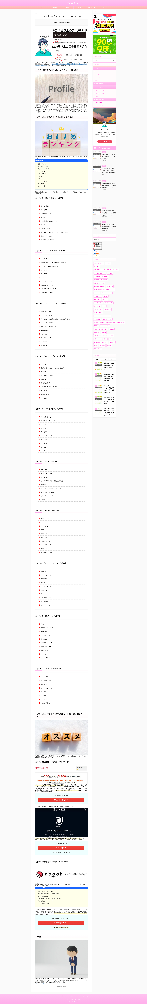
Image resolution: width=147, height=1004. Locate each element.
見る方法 (97, 71)
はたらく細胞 (110, 286)
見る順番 (97, 74)
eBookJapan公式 (60, 923)
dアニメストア (98, 102)
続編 (96, 80)
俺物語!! (96, 325)
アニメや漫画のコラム (101, 87)
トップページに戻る (40, 983)
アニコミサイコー (73, 3)
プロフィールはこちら (104, 141)
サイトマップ (66, 996)
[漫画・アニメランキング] (97, 244)
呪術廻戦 (112, 329)
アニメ (67, 7)
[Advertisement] (104, 200)
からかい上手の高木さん (99, 273)
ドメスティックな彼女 (107, 293)
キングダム (96, 293)
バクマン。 (104, 299)
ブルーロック (97, 306)
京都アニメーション (107, 319)
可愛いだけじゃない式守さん (100, 329)
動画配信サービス (100, 99)
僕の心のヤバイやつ (104, 325)
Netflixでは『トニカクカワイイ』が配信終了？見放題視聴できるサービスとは (109, 226)
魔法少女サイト (97, 348)
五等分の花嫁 (97, 319)
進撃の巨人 (112, 342)
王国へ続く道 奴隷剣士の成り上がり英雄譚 (103, 335)
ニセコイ (106, 296)
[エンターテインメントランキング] (97, 246)
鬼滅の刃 (109, 345)
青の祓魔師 (102, 345)
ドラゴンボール (97, 296)
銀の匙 (95, 345)
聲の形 (105, 339)
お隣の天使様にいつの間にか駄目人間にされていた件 (106, 269)
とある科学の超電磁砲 (99, 286)
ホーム (42, 7)
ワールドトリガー (98, 312)
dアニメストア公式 (60, 800)
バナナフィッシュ (98, 302)
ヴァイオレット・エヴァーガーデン (102, 316)
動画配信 (55, 7)
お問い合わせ (85, 996)
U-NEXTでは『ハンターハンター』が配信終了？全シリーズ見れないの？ (109, 156)
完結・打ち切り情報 (99, 93)
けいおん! (110, 273)
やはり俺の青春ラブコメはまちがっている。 (104, 289)
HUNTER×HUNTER (98, 263)
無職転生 (104, 332)
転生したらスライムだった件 (100, 342)
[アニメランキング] (97, 249)
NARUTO (108, 263)
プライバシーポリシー (75, 996)
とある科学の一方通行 (99, 283)
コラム (104, 7)
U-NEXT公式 (60, 848)
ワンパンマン (108, 309)
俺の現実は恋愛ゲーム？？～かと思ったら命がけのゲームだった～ (109, 322)
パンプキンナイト (109, 302)
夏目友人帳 (96, 332)
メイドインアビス (98, 309)
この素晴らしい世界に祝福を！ (101, 276)
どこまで (97, 77)
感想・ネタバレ (91, 7)
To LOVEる (96, 266)
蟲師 (110, 339)
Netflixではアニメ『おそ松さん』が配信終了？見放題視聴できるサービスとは (109, 185)
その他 (96, 96)
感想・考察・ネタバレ (100, 90)
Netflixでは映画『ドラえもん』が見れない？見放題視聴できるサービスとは (109, 213)
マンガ (79, 7)
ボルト (104, 306)
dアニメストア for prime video (102, 106)
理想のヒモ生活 (97, 339)
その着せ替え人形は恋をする (100, 279)
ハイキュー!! (97, 299)
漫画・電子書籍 (99, 83)
